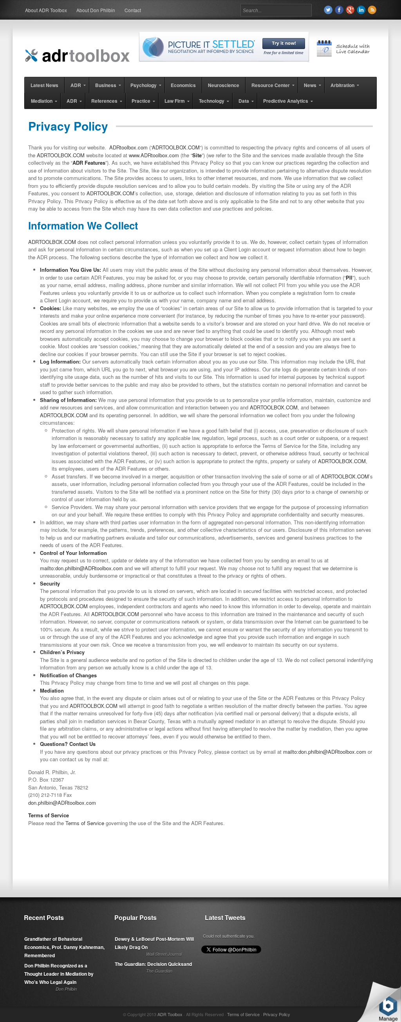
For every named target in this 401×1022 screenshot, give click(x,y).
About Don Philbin (95, 10)
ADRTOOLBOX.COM (176, 147)
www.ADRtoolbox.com (154, 155)
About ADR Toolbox (46, 10)
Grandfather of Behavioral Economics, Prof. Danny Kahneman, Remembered (64, 947)
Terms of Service (84, 823)
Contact (133, 10)
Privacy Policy (276, 1014)
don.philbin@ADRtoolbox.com (62, 802)
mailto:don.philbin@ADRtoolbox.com (81, 568)
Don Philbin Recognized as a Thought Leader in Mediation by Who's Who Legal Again (59, 974)
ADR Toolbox (169, 1014)
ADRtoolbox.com (128, 147)
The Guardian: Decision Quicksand (153, 963)
